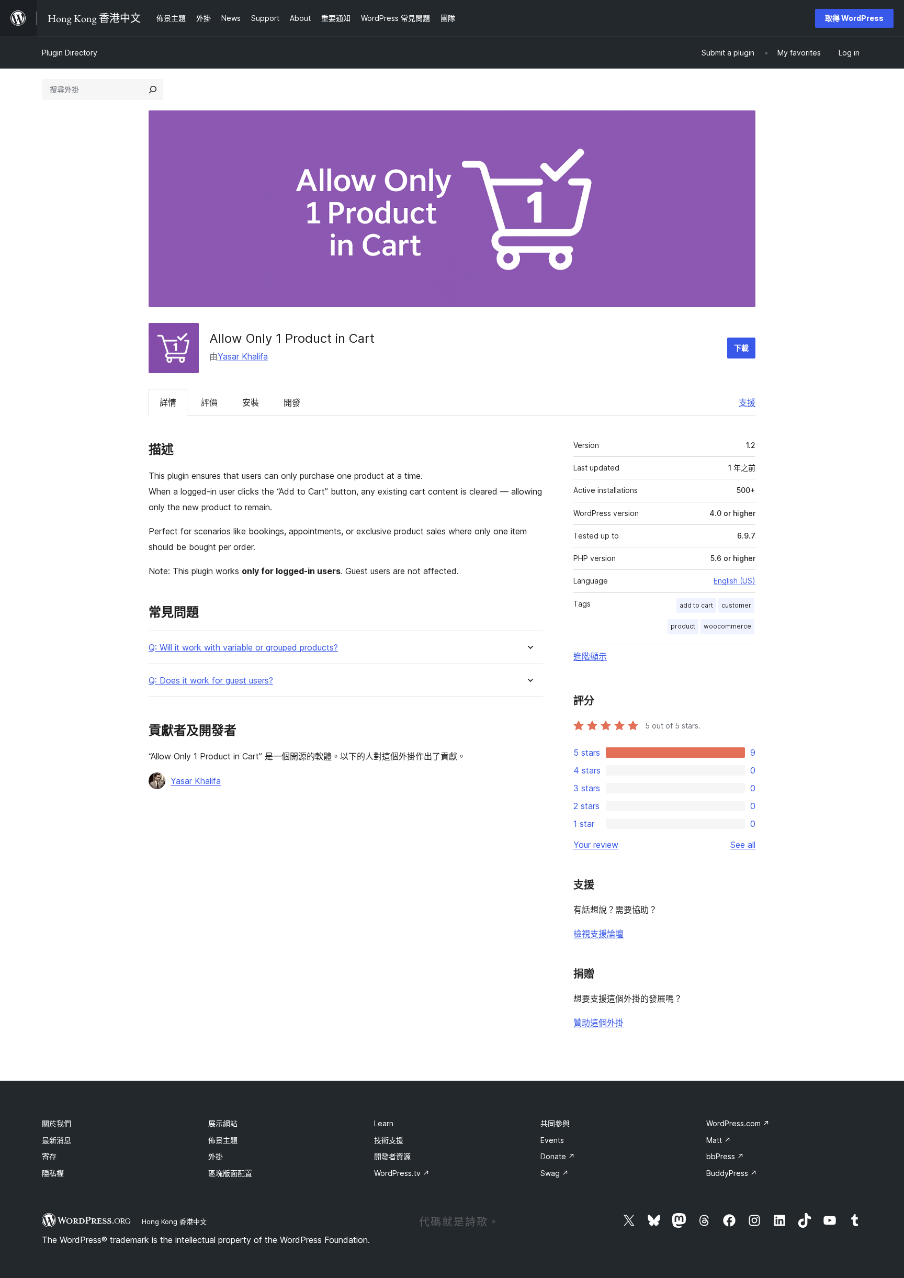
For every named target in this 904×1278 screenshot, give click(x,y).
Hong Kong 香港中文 (174, 1221)
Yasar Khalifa (243, 356)
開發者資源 (392, 1156)
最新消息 (56, 1140)
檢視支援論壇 (598, 933)
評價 (209, 402)
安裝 (250, 402)
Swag (554, 1173)
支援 (747, 402)
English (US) (734, 580)
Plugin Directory (69, 52)
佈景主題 (223, 1140)
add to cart (696, 605)
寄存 (49, 1156)
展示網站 (223, 1123)
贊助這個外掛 (598, 1022)
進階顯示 (590, 656)
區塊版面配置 (230, 1173)
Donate (557, 1156)
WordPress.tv (402, 1173)
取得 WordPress (854, 18)
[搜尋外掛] (152, 89)
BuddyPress (731, 1173)
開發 (292, 402)
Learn (383, 1123)
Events (552, 1140)
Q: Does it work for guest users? (211, 681)
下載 (741, 347)
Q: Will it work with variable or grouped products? (243, 648)
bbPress (725, 1156)
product (683, 626)
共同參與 (555, 1123)
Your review (595, 844)
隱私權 (53, 1173)
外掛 (215, 1156)
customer (736, 605)
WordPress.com (738, 1123)
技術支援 (388, 1140)
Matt (718, 1140)
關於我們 (56, 1123)
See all (742, 844)
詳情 (168, 402)
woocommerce (727, 626)
